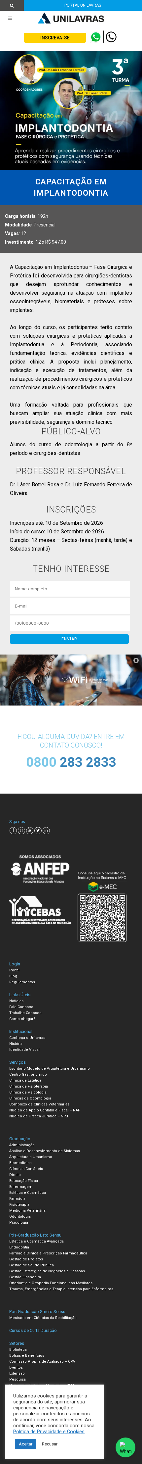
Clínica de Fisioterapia (28, 1086)
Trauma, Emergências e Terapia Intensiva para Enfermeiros (61, 1289)
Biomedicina (20, 1163)
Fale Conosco (21, 1007)
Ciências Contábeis (26, 1169)
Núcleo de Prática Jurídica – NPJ (38, 1116)
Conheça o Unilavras (27, 1038)
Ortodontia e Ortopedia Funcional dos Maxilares (50, 1283)
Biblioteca (18, 1349)
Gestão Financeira (25, 1277)
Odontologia (20, 1216)
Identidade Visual (24, 1050)
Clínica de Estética (25, 1080)
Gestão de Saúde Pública (31, 1265)
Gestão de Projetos (26, 1259)
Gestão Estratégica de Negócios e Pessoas (47, 1271)
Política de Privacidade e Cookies (49, 1432)
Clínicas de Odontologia (30, 1098)
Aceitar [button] (25, 1443)
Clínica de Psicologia (28, 1092)
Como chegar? (22, 1019)
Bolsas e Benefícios (26, 1355)
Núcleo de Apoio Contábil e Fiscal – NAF (44, 1110)
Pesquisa (17, 1379)
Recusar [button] (49, 1443)
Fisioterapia (19, 1204)
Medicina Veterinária (27, 1210)
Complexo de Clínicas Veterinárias (39, 1104)
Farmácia (17, 1198)
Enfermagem (20, 1187)
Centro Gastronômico (28, 1074)
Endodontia (19, 1247)
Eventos (16, 1367)
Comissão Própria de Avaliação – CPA (42, 1361)
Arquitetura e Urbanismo (30, 1157)
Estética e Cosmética (27, 1193)
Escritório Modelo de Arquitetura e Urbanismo (49, 1068)
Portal (14, 970)
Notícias (16, 1001)
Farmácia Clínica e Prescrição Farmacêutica (48, 1253)
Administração (22, 1145)
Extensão (17, 1373)
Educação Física (23, 1181)
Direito (15, 1175)
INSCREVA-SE (55, 37)
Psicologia (18, 1222)
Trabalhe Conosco (25, 1013)
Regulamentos (22, 982)
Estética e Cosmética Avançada (36, 1241)
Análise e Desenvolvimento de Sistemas (44, 1151)
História (15, 1044)
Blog (13, 976)
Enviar (69, 639)
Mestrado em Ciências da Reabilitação (43, 1318)
